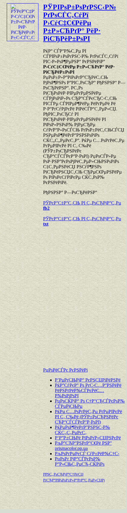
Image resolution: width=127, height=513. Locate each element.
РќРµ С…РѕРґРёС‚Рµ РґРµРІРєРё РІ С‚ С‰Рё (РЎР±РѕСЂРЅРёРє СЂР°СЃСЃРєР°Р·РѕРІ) (88, 416)
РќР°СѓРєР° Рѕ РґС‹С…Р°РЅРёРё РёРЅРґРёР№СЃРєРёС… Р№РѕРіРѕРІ (88, 390)
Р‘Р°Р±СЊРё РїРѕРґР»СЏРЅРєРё (88, 437)
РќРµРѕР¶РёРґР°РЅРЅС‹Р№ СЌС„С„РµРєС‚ (82, 430)
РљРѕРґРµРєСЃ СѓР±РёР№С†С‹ (87, 453)
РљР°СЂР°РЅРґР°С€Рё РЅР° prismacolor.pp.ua (83, 446)
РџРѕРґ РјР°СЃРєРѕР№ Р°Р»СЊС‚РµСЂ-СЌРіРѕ (79, 461)
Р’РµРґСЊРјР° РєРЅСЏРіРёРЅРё (88, 379)
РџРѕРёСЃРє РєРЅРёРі (65, 370)
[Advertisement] (63, 294)
